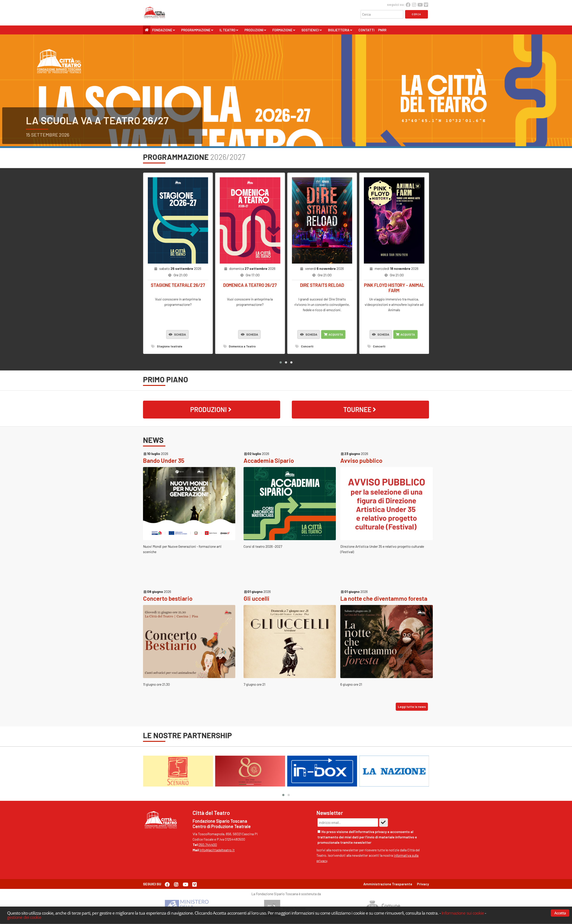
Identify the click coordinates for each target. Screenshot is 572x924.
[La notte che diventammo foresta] (386, 676)
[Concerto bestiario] (189, 676)
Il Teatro (228, 31)
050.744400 (207, 844)
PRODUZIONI (209, 409)
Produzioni (255, 31)
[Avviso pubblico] (386, 539)
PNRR (382, 30)
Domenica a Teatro (242, 346)
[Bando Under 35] (189, 539)
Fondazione (163, 31)
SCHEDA (179, 334)
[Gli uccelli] (290, 676)
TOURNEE (358, 409)
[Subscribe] (383, 822)
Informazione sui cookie (463, 913)
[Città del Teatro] (155, 18)
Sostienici (311, 31)
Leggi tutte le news (412, 706)
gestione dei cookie (24, 917)
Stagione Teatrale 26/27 (89, 120)
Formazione (283, 31)
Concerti (306, 346)
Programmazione (197, 31)
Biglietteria (340, 31)
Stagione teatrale (169, 346)
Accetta (560, 913)
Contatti (366, 30)
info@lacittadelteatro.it (217, 850)
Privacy (423, 884)
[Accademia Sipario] (290, 539)
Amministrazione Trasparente (387, 884)
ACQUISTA (335, 334)
